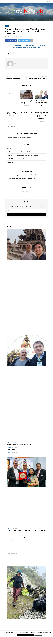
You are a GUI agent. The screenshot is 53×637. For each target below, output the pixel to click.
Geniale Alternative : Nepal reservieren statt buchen (24, 178)
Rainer (8, 178)
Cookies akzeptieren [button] (22, 635)
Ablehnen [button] (31, 635)
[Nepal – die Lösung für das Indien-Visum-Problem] (26, 94)
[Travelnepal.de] (26, 12)
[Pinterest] (11, 53)
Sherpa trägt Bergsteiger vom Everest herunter (19, 542)
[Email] (3, 53)
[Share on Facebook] (3, 49)
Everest (9, 447)
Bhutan (7, 25)
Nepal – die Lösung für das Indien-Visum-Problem (26, 102)
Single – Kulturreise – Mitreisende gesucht (26, 175)
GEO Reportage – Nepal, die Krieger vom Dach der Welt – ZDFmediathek (26, 537)
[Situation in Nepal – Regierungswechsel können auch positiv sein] (41, 94)
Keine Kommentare (17, 36)
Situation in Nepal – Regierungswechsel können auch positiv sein (22, 155)
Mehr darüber (38, 635)
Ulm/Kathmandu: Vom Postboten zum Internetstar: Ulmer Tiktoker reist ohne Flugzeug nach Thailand (26, 531)
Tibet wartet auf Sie (26, 112)
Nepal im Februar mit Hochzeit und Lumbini (17, 158)
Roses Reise (11, 92)
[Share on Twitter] (8, 53)
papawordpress (20, 61)
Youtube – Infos (11, 162)
